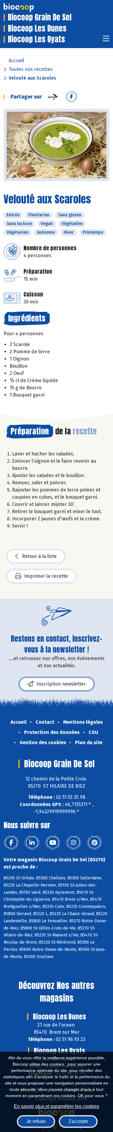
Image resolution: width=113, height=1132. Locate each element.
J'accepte (78, 1121)
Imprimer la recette (46, 576)
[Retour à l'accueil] (28, 7)
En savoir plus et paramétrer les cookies (56, 1106)
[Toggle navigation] (106, 40)
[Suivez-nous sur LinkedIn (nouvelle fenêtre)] (31, 842)
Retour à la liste (39, 556)
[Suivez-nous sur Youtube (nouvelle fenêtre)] (52, 842)
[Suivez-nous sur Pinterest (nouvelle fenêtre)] (94, 842)
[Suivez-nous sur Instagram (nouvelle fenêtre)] (73, 842)
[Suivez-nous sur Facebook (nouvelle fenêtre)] (11, 842)
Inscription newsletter (61, 684)
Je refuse (36, 1121)
